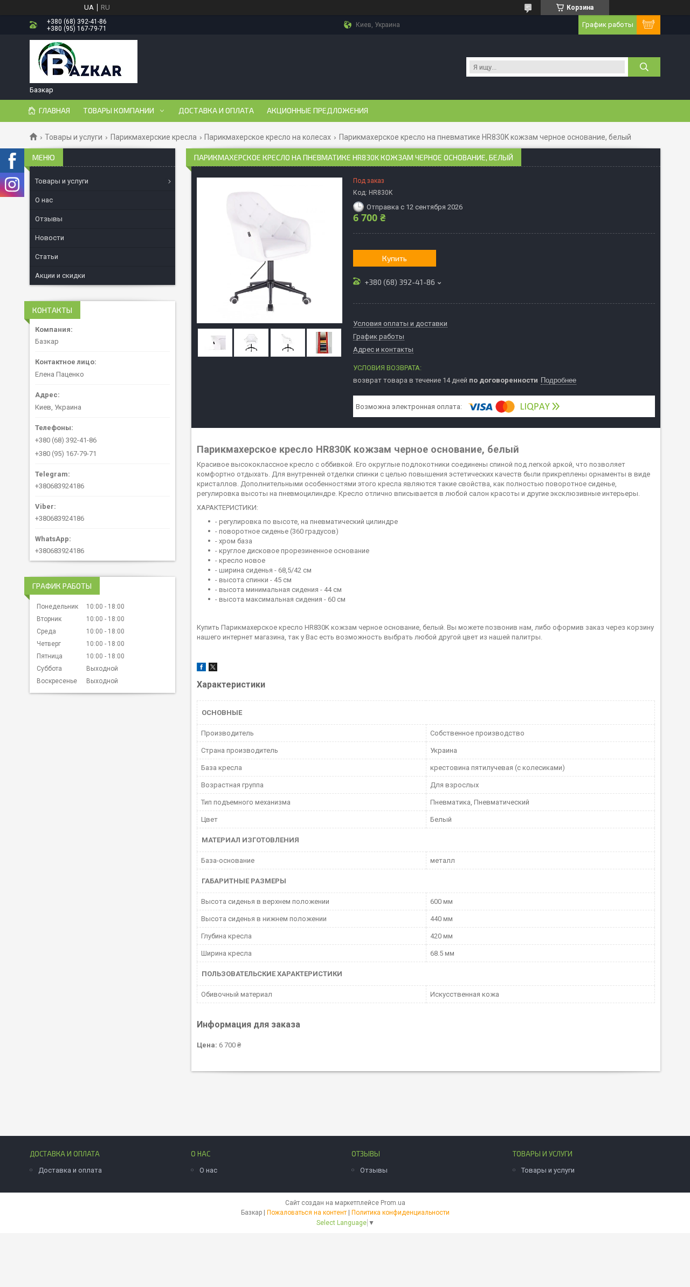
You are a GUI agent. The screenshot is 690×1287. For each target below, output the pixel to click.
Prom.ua (393, 1203)
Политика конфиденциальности (400, 1212)
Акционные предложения (317, 110)
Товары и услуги (73, 137)
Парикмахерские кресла (154, 137)
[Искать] (644, 67)
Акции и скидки (60, 275)
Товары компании (118, 110)
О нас (44, 200)
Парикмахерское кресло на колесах (267, 137)
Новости (49, 238)
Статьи (46, 257)
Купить (394, 258)
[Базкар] (83, 62)
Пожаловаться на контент (307, 1212)
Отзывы (49, 219)
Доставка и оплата (216, 110)
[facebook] (201, 669)
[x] (213, 669)
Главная (54, 110)
